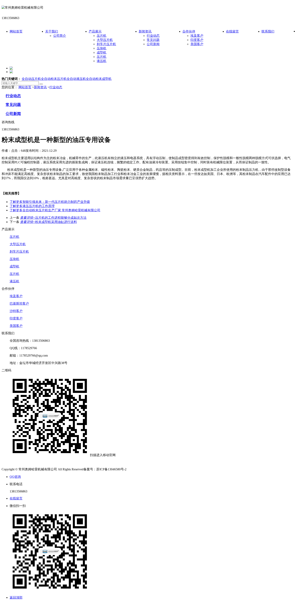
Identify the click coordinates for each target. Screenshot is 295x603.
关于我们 (51, 31)
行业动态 (153, 35)
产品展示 (95, 31)
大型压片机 (105, 40)
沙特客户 (16, 311)
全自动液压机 (76, 78)
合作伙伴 (188, 31)
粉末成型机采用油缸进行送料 (48, 222)
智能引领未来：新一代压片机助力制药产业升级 (50, 201)
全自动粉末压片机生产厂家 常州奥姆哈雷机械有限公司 (55, 210)
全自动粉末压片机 (54, 78)
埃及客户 (196, 35)
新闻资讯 (145, 31)
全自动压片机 (31, 78)
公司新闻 (153, 44)
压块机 (101, 48)
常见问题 (153, 40)
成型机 (101, 52)
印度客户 (196, 40)
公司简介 (59, 35)
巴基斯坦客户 (19, 303)
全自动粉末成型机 (99, 78)
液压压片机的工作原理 (32, 206)
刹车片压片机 (106, 44)
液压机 (101, 61)
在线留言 (232, 31)
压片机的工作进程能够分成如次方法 (53, 217)
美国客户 (196, 44)
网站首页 (16, 31)
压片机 (101, 35)
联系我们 (267, 31)
